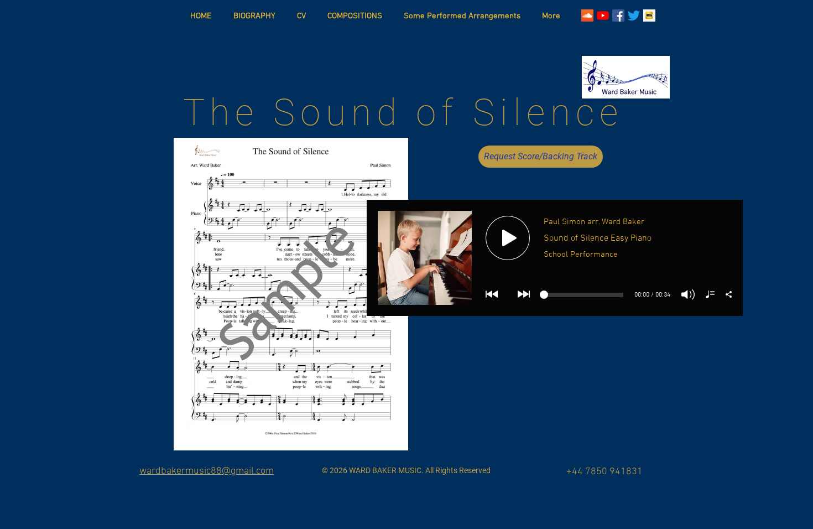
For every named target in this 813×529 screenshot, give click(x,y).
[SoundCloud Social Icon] (587, 15)
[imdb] (649, 15)
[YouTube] (603, 15)
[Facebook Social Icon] (618, 15)
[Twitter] (634, 15)
